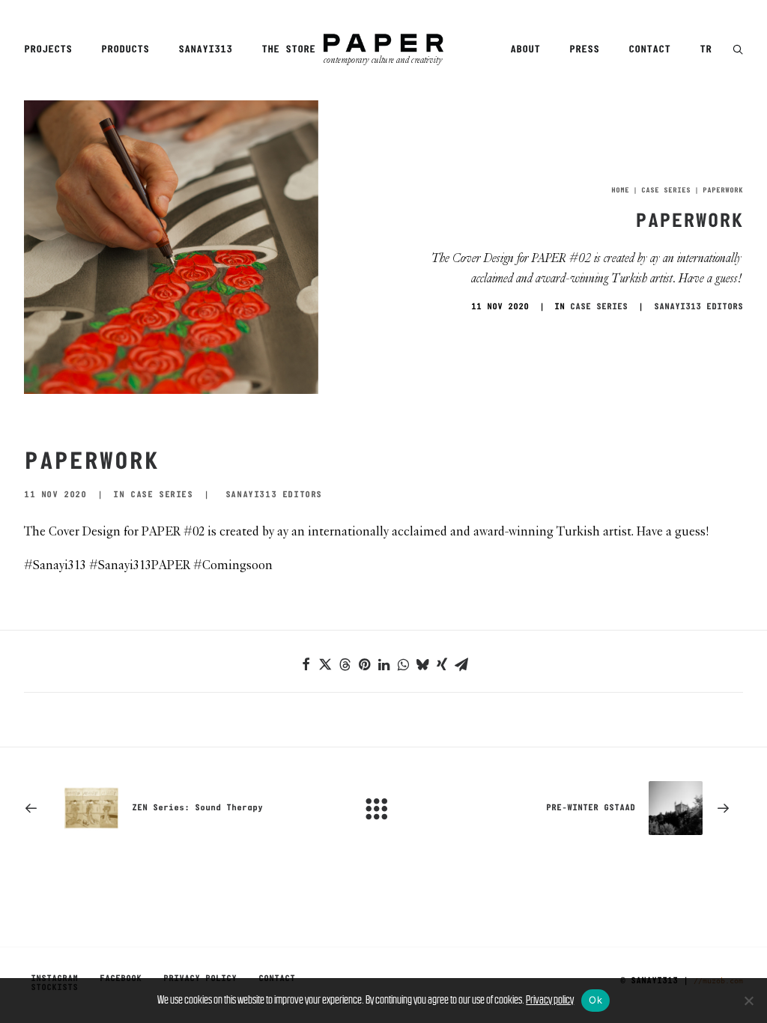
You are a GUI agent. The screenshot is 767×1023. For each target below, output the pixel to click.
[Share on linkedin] (383, 664)
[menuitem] (53, 50)
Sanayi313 (205, 49)
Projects (48, 49)
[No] (748, 1000)
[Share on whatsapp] (403, 664)
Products (125, 49)
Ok (595, 1000)
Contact (649, 49)
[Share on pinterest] (364, 664)
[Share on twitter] (325, 664)
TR (706, 49)
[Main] (383, 808)
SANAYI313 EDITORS (698, 307)
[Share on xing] (442, 664)
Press (584, 49)
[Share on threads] (345, 664)
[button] (738, 50)
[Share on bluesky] (422, 664)
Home (620, 190)
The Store (288, 49)
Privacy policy (550, 999)
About (525, 49)
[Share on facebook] (306, 664)
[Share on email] (461, 664)
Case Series (666, 190)
